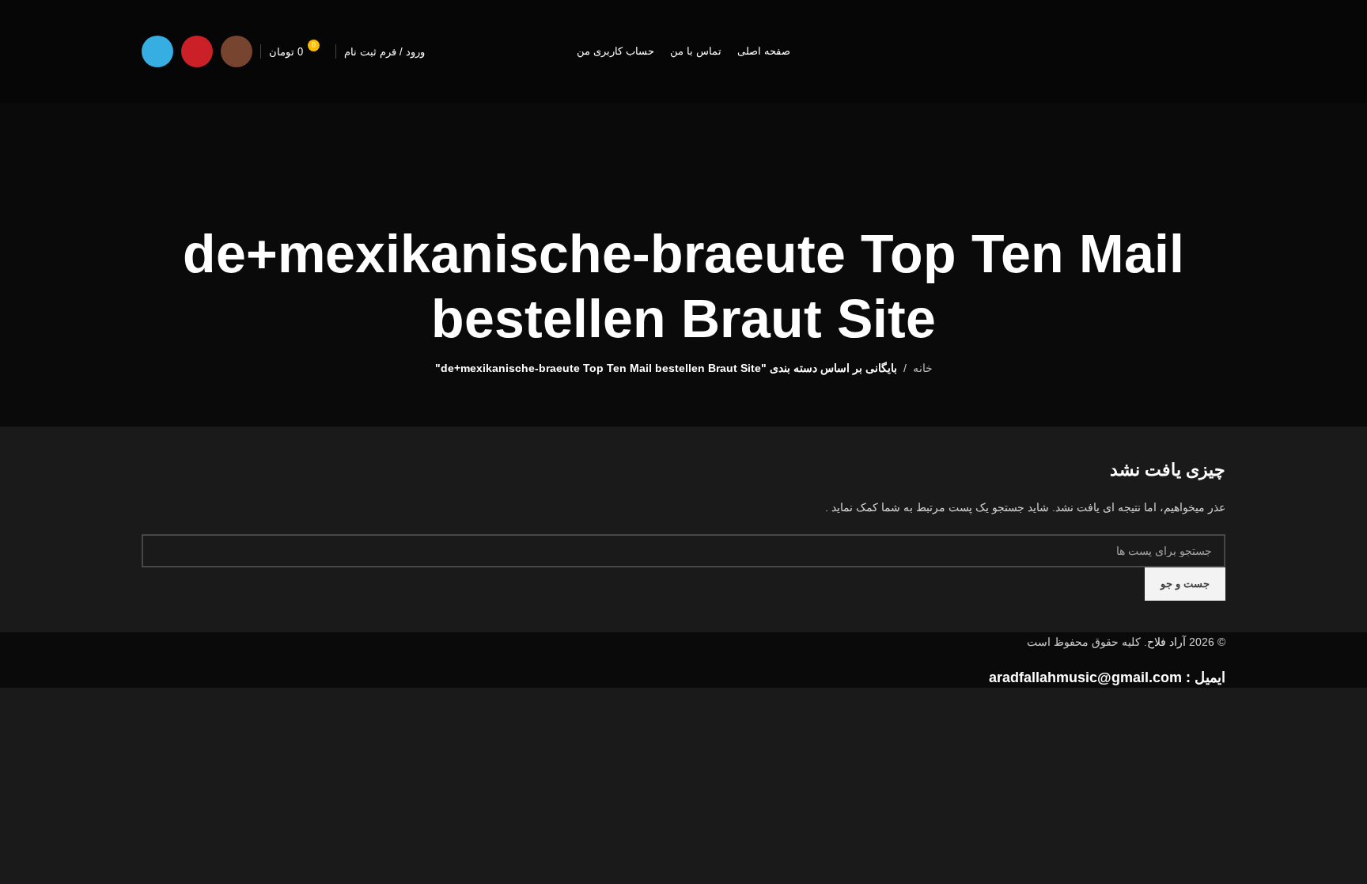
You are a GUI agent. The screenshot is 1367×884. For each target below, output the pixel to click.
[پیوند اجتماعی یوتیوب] (197, 51)
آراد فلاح (1166, 641)
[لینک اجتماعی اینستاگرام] (236, 51)
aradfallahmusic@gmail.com (1085, 677)
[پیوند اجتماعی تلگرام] (157, 51)
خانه (923, 368)
